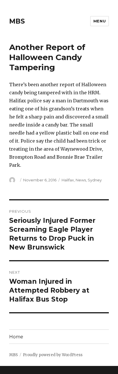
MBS (17, 21)
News (81, 180)
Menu (99, 21)
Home (16, 337)
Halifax (68, 180)
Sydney (95, 180)
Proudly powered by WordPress (52, 354)
